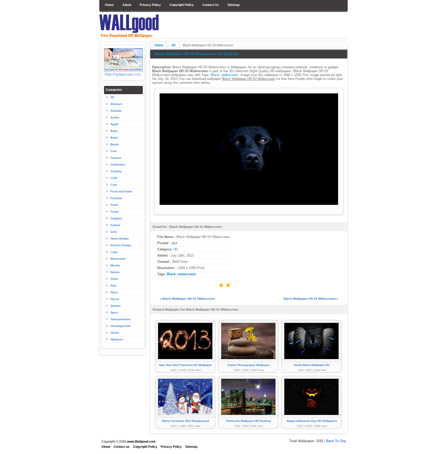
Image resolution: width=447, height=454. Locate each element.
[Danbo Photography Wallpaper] (248, 361)
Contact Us (210, 5)
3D (174, 45)
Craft (113, 178)
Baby (113, 130)
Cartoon (116, 157)
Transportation (120, 319)
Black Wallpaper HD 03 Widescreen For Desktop (197, 54)
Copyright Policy (181, 5)
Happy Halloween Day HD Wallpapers (312, 420)
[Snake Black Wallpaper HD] (311, 361)
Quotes (115, 305)
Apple (114, 124)
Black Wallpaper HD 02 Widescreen (188, 299)
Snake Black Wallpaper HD (312, 365)
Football (116, 198)
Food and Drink (121, 191)
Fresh (114, 204)
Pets (113, 285)
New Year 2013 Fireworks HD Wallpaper (185, 365)
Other (114, 278)
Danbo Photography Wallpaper (249, 365)
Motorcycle (117, 258)
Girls (113, 231)
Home (109, 5)
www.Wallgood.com (141, 441)
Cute (113, 184)
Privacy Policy (150, 5)
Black (215, 75)
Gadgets (116, 218)
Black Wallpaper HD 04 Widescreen (310, 299)
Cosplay (116, 171)
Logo (114, 252)
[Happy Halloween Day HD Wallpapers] (311, 417)
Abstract (116, 104)
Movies (115, 265)
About (126, 5)
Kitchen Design (120, 245)
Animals (116, 110)
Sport (114, 312)
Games (115, 225)
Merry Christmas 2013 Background (185, 420)
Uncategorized (120, 326)
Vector (114, 332)
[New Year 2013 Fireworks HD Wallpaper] (185, 361)
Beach (114, 144)
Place (114, 292)
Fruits (114, 211)
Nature (115, 272)
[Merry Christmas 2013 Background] (185, 417)
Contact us (122, 447)
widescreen (229, 75)
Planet (114, 299)
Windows (116, 339)
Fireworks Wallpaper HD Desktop (248, 420)
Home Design (119, 238)
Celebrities (117, 164)
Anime (114, 117)
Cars (113, 151)
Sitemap (233, 5)
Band (114, 137)
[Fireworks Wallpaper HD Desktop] (248, 417)
